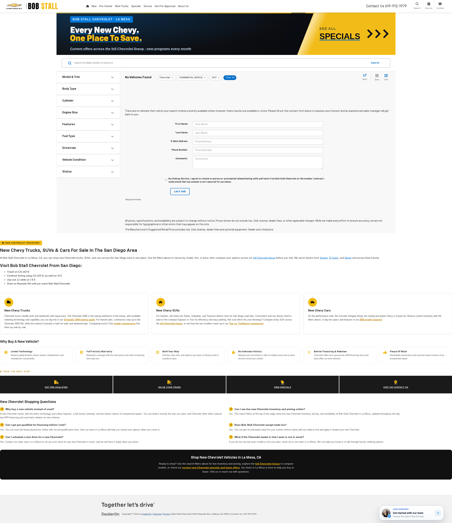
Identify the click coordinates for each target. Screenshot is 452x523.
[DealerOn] (111, 514)
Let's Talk (180, 191)
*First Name (181, 124)
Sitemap (157, 514)
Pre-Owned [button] (105, 6)
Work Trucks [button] (122, 6)
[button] (380, 506)
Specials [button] (136, 6)
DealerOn (146, 514)
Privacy (166, 514)
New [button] (94, 6)
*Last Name (181, 133)
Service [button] (148, 6)
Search (375, 63)
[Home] (87, 6)
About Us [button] (183, 6)
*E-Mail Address (179, 141)
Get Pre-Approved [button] (165, 6)
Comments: (182, 159)
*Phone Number (179, 150)
